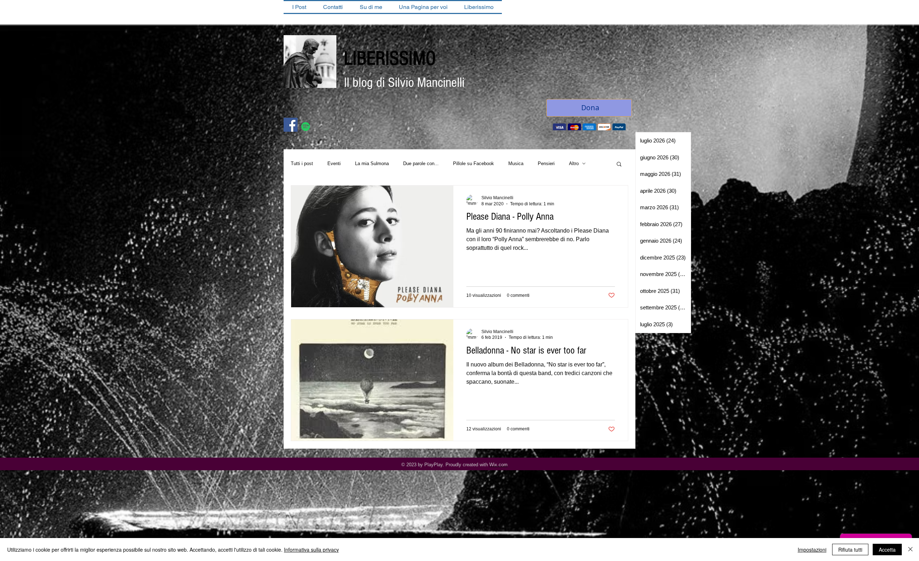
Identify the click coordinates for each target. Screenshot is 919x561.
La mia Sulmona (372, 164)
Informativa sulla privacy (311, 549)
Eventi (334, 164)
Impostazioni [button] (812, 549)
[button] (619, 165)
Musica (515, 164)
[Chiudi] (910, 549)
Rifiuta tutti (850, 549)
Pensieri (546, 164)
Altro (574, 164)
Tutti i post (302, 164)
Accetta (887, 549)
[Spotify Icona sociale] (305, 127)
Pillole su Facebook (473, 164)
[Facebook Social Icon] (291, 125)
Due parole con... (421, 164)
